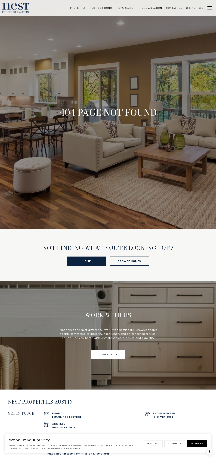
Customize (174, 443)
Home (87, 261)
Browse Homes (129, 261)
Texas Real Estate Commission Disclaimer (77, 453)
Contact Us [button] (108, 354)
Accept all (197, 443)
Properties (78, 8)
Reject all (153, 443)
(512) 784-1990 (163, 417)
